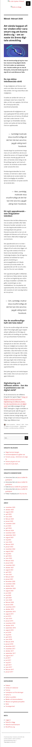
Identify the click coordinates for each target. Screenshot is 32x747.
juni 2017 (8, 660)
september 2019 (10, 611)
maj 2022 (8, 554)
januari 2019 (9, 621)
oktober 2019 (9, 609)
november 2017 (10, 649)
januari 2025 (9, 521)
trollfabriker (21, 428)
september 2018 (10, 628)
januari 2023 (9, 547)
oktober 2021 (9, 567)
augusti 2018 (9, 630)
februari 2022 (9, 561)
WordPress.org (10, 727)
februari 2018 (9, 642)
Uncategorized (10, 706)
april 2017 (8, 665)
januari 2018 (9, 644)
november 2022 (10, 549)
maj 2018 (8, 635)
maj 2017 (8, 662)
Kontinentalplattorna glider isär (15, 454)
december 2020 (10, 581)
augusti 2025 (9, 512)
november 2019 (10, 607)
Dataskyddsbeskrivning (10, 740)
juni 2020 (8, 593)
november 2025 (10, 507)
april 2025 (8, 514)
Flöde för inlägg (10, 722)
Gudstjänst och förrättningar (14, 692)
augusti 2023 (9, 537)
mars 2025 (8, 516)
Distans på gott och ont (12, 461)
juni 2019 (8, 616)
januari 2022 (9, 563)
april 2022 (8, 556)
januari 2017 (9, 672)
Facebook (6, 428)
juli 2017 (8, 658)
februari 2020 (9, 602)
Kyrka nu (8, 695)
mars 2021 (8, 574)
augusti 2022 (9, 551)
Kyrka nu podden (10, 697)
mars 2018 (8, 639)
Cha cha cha (23, 494)
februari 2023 (9, 544)
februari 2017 (9, 669)
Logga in (8, 720)
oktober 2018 (9, 625)
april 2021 (8, 572)
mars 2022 (8, 558)
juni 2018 (8, 632)
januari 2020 (9, 605)
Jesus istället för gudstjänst (19, 487)
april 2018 (8, 637)
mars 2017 (8, 667)
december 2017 (10, 646)
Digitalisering (23, 426)
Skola (7, 704)
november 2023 (10, 533)
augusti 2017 (9, 655)
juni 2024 (8, 526)
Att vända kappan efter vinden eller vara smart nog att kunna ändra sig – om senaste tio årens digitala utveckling (16, 33)
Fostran (7, 690)
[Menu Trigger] (28, 3)
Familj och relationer (11, 688)
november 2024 (10, 523)
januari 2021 (9, 579)
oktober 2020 (9, 586)
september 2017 (10, 653)
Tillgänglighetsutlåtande (10, 742)
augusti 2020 (9, 591)
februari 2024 (9, 530)
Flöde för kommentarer (12, 724)
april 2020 (8, 598)
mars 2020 (8, 600)
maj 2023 (8, 540)
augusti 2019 (9, 614)
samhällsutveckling (13, 428)
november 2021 (10, 565)
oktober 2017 (9, 651)
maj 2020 (8, 595)
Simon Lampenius (10, 424)
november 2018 (10, 623)
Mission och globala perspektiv (15, 702)
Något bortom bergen (12, 452)
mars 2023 (8, 542)
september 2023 (10, 535)
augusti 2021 (9, 570)
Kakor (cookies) (16, 738)
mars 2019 (8, 618)
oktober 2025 (9, 510)
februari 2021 (9, 577)
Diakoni (7, 685)
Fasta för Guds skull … (12, 464)
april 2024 (8, 528)
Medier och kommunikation (12, 426)
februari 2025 (9, 519)
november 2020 (10, 584)
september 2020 (10, 588)
